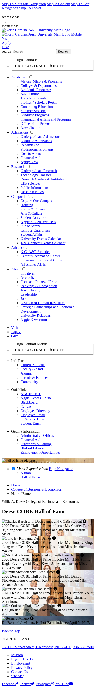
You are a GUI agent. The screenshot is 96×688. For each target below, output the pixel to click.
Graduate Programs (35, 115)
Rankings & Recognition (39, 286)
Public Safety (30, 226)
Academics (19, 77)
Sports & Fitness (33, 209)
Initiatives (28, 273)
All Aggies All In (33, 264)
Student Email (31, 423)
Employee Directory (35, 411)
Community (29, 382)
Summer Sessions (33, 111)
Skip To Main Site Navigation (24, 4)
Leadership (29, 294)
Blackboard (29, 402)
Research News (32, 192)
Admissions (19, 132)
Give (5, 47)
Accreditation (30, 128)
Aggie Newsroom (34, 320)
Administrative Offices (37, 436)
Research (18, 167)
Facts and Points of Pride (39, 282)
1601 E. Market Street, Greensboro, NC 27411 (36, 647)
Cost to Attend (31, 153)
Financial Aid (30, 158)
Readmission (30, 145)
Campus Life (20, 197)
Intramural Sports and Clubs (41, 260)
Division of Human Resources (43, 303)
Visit (5, 38)
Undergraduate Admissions (40, 137)
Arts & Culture (31, 213)
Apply (6, 43)
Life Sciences (30, 183)
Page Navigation (61, 469)
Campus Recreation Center (40, 256)
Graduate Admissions (36, 141)
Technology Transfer (36, 175)
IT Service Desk (33, 419)
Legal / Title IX (22, 659)
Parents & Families (34, 377)
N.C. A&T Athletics (35, 252)
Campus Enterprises (35, 230)
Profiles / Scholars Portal (39, 102)
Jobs (24, 299)
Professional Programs (37, 149)
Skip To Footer (30, 8)
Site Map (17, 676)
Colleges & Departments (39, 86)
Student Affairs (32, 234)
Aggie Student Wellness (38, 222)
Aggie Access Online (36, 398)
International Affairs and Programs (46, 119)
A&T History (30, 290)
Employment (20, 663)
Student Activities (33, 218)
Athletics (17, 248)
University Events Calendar (41, 239)
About (16, 269)
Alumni (26, 373)
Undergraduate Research (39, 171)
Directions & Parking (36, 444)
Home (15, 485)
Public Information (34, 188)
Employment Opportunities (40, 452)
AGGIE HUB (31, 394)
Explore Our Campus (36, 201)
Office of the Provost (36, 123)
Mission (17, 655)
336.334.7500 (83, 647)
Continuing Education (37, 107)
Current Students (33, 365)
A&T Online (30, 94)
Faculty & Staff (32, 369)
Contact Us (19, 672)
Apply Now (29, 162)
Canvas (26, 406)
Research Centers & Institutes (42, 179)
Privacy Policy (22, 668)
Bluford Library (32, 448)
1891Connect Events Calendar (43, 243)
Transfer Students (33, 98)
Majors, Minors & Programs (41, 81)
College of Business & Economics (36, 489)
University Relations (36, 315)
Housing (27, 205)
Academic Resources (36, 90)
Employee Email (33, 415)
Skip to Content (58, 4)
